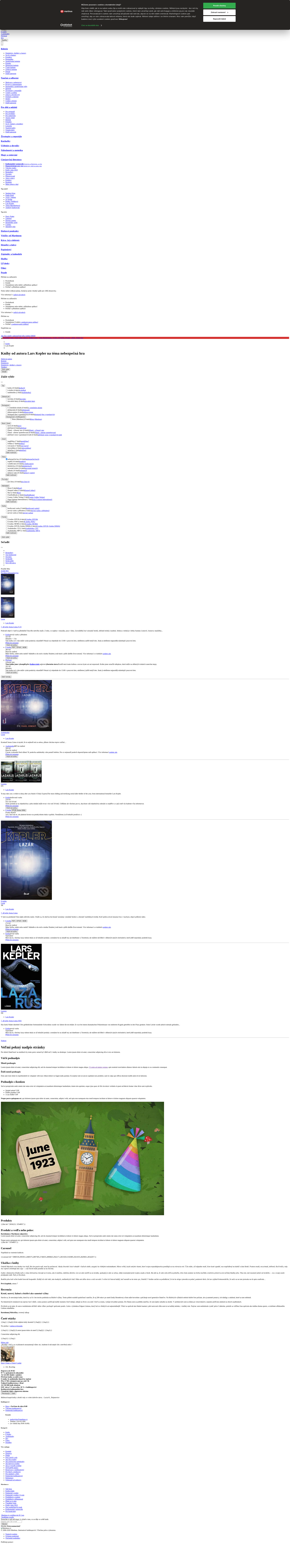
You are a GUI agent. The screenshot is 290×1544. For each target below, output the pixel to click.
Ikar (19, 493)
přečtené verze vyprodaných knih (50, 435)
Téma (4, 457)
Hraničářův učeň (11, 223)
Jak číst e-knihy (11, 1459)
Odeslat (4, 1524)
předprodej (26, 410)
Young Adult (10, 118)
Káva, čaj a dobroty (10, 240)
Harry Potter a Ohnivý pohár (11, 1363)
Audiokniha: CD (31, 528)
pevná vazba (28, 513)
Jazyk (4, 439)
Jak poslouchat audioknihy (14, 1462)
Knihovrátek (35, 664)
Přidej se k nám (10, 1501)
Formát (4, 517)
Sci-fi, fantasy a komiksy (14, 124)
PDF (13, 647)
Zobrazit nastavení (218, 12)
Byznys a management (13, 84)
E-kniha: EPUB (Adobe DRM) (48, 526)
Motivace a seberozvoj (13, 82)
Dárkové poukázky (10, 231)
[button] (147, 639)
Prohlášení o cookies (12, 1497)
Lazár (3, 903)
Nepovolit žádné (219, 19)
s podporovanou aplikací (29, 322)
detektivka (27, 466)
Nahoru (3, 1041)
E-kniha (8, 647)
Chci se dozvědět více (90, 25)
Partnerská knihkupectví (14, 1410)
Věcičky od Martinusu (11, 235)
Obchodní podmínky (12, 1538)
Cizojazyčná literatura (11, 159)
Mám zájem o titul (11, 184)
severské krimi (31, 468)
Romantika (9, 59)
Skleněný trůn (10, 227)
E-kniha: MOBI (32, 524)
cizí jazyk (25, 446)
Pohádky (8, 122)
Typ (3, 385)
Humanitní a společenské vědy (16, 86)
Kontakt (8, 1451)
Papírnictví (6, 249)
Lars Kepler (9, 203)
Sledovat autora (6, 359)
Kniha (7, 635)
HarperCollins (29, 490)
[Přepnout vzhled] (2, 43)
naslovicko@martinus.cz (19, 1419)
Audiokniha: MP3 (33, 531)
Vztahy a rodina (11, 93)
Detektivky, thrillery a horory (15, 53)
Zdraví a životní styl (12, 95)
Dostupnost (5, 405)
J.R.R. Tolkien (10, 197)
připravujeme (28, 412)
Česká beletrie (10, 67)
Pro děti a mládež (9, 107)
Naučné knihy (10, 128)
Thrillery (4, 367)
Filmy (3, 268)
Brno (7, 1406)
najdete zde (107, 654)
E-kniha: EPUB (32, 519)
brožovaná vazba (32, 508)
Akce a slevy (10, 178)
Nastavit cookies (11, 1534)
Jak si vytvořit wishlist (13, 1466)
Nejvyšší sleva (10, 563)
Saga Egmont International (42, 499)
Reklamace (9, 1478)
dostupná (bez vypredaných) (45, 414)
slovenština (26, 448)
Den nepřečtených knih (13, 1507)
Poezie (7, 71)
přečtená (23, 428)
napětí (22, 461)
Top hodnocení (10, 555)
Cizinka (8, 225)
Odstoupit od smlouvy (13, 1480)
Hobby (7, 99)
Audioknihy (5, 34)
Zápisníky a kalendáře (11, 254)
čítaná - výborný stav (36, 430)
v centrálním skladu (35, 408)
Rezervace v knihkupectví (14, 1470)
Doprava (8, 1453)
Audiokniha (9, 746)
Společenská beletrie (12, 61)
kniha (22, 388)
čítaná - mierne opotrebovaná (45, 433)
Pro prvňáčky (10, 114)
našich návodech (19, 295)
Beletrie (4, 49)
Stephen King (10, 193)
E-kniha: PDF (29, 522)
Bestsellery (9, 172)
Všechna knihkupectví (13, 1408)
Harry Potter (9, 216)
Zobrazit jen (6, 396)
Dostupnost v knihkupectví (15, 417)
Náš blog (8, 1489)
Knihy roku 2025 (11, 170)
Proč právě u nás (11, 1457)
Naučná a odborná (9, 78)
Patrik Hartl (9, 195)
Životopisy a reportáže (13, 91)
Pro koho (5, 479)
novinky (23, 399)
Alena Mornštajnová (12, 205)
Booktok (8, 182)
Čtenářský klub (10, 1503)
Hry (2, 38)
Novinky (8, 174)
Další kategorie (10, 74)
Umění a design (11, 101)
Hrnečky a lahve (8, 245)
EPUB (19, 647)
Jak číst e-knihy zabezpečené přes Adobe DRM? (18, 336)
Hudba (4, 259)
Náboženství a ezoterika (12, 150)
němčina (22, 450)
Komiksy (8, 57)
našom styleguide (16, 1326)
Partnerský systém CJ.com (14, 1495)
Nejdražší (8, 559)
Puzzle (4, 272)
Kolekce (8, 180)
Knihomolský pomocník (14, 1509)
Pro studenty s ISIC (12, 1474)
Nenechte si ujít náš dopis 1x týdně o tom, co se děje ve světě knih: (25, 1519)
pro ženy (25, 482)
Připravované (10, 176)
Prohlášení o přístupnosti (14, 1499)
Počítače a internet (11, 97)
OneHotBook (29, 495)
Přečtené (4, 36)
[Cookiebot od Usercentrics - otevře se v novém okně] (66, 25)
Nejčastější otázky (11, 1468)
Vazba (4, 506)
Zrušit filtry (5, 571)
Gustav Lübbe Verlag (37, 497)
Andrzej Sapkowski (12, 208)
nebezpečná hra (32, 459)
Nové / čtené (6, 423)
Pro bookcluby (10, 1511)
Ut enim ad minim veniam (98, 1067)
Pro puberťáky (10, 116)
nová (19, 426)
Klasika (8, 63)
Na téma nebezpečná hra (9, 573)
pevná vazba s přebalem (40, 511)
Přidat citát (4, 1343)
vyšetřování (28, 464)
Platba (7, 1455)
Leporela (8, 126)
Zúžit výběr (5, 537)
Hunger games (10, 220)
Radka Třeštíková (11, 201)
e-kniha (23, 390)
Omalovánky (10, 130)
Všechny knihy (10, 168)
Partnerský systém (11, 1493)
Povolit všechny (219, 6)
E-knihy (4, 32)
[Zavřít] (2, 547)
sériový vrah (29, 473)
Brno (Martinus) (36, 419)
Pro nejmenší (10, 112)
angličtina (25, 441)
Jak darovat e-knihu (12, 1464)
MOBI (25, 647)
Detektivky (5, 363)
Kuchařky (5, 141)
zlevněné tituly (30, 401)
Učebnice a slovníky (10, 145)
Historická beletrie (11, 65)
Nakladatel (5, 486)
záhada (23, 471)
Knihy (7, 344)
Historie (8, 89)
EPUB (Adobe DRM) (18, 810)
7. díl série (11, 627)
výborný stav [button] (10, 662)
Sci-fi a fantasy (10, 55)
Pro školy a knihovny (13, 1472)
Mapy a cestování (9, 155)
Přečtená (8, 660)
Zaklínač (8, 218)
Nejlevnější (9, 561)
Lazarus (4, 784)
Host (20, 488)
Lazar (3, 619)
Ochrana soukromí (12, 1536)
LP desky (5, 263)
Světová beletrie (11, 69)
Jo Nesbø (8, 199)
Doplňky (4, 40)
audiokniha (26, 392)
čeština (22, 444)
